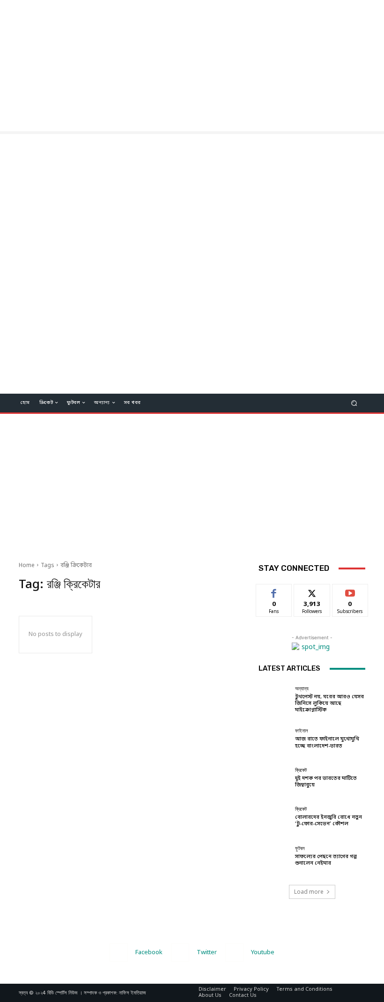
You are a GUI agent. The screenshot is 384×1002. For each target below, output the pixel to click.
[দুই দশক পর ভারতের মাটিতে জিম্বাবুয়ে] (274, 778)
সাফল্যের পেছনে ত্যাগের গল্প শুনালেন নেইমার (326, 860)
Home (27, 565)
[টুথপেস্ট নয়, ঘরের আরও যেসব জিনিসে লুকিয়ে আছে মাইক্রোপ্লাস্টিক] (274, 700)
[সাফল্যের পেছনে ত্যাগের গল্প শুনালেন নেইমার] (274, 856)
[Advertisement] (192, 65)
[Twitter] (180, 952)
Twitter (207, 953)
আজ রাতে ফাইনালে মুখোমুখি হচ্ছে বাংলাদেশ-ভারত (327, 742)
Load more (309, 892)
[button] (354, 403)
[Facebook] (119, 952)
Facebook (148, 953)
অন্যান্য (302, 688)
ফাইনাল (301, 730)
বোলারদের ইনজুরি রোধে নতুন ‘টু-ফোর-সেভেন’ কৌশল (328, 820)
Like (274, 591)
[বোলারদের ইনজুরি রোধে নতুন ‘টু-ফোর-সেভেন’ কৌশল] (274, 817)
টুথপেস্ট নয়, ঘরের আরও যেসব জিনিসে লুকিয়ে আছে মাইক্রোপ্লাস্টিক (329, 703)
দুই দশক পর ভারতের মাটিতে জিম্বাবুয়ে (326, 781)
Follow (312, 591)
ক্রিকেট (301, 770)
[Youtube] (234, 952)
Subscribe (350, 591)
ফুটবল (300, 848)
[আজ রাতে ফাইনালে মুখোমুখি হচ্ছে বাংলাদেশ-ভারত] (274, 739)
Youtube (262, 953)
